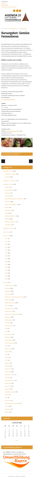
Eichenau (7, 187)
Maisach (7, 207)
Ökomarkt (7, 377)
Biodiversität (8, 300)
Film (6, 331)
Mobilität (7, 366)
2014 (6, 244)
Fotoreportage (8, 334)
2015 (6, 247)
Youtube (14, 11)
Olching (7, 213)
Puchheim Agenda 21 (10, 221)
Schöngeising (8, 224)
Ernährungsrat (16, 153)
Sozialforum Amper (10, 392)
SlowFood (7, 389)
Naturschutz (8, 371)
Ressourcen (8, 386)
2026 (6, 279)
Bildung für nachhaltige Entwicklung (14, 297)
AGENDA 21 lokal (8, 184)
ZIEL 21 (7, 412)
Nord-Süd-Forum (9, 374)
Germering (7, 193)
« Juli (16, 440)
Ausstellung (8, 294)
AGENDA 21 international (10, 180)
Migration (7, 363)
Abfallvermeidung (9, 285)
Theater (7, 394)
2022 (3, 153)
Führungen (8, 337)
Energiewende (8, 311)
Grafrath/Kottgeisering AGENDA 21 (14, 198)
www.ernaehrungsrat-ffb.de (8, 99)
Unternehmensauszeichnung (12, 403)
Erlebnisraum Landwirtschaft (12, 314)
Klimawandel (8, 348)
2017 (6, 253)
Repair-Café (8, 383)
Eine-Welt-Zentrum (10, 308)
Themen (5, 282)
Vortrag (7, 406)
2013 (6, 241)
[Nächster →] (31, 161)
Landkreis (7, 177)
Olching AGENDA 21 (10, 216)
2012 (6, 238)
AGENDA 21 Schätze (10, 174)
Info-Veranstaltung (9, 343)
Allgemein (7, 291)
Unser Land (8, 400)
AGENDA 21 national (8, 228)
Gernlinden (8, 196)
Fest (6, 328)
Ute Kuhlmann (23, 28)
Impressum (4, 5)
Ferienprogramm (9, 325)
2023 (6, 270)
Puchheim (7, 219)
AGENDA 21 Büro (8, 171)
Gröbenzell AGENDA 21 (11, 204)
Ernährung (8, 153)
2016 (6, 250)
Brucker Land (6, 232)
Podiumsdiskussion (10, 380)
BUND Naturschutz (10, 302)
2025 (6, 276)
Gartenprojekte (9, 340)
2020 (6, 261)
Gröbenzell (8, 201)
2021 (6, 264)
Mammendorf (8, 210)
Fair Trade (7, 323)
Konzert (7, 351)
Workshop (16, 154)
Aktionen (7, 288)
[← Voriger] (3, 161)
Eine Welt (7, 305)
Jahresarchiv (6, 235)
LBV (6, 354)
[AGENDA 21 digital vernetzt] (17, 21)
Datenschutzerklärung (8, 7)
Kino (6, 346)
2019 (6, 258)
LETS (6, 360)
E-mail (17, 11)
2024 (6, 273)
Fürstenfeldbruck (7, 154)
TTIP (6, 397)
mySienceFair (8, 369)
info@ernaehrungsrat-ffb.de (12, 131)
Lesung (7, 357)
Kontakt (4, 3)
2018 (6, 256)
